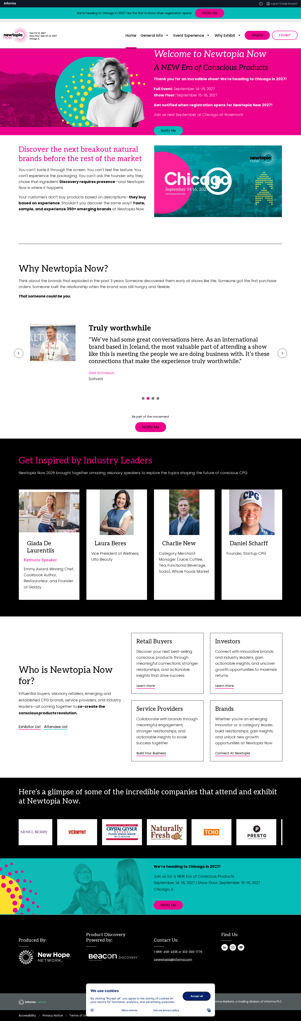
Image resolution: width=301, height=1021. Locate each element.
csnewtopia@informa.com (173, 959)
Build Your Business (151, 753)
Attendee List (56, 726)
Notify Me (209, 13)
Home (131, 35)
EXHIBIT (285, 35)
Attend (257, 35)
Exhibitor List (30, 726)
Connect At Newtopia (232, 753)
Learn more (145, 685)
